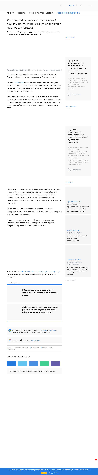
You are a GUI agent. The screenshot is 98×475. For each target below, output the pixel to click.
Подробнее (76, 94)
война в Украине (21, 348)
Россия (44, 348)
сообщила (19, 83)
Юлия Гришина (73, 230)
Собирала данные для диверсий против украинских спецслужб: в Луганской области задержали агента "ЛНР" (40, 309)
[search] (61, 5)
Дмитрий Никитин (74, 260)
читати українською (52, 70)
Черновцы (11, 349)
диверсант (35, 348)
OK (44, 473)
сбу (51, 348)
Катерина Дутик (20, 70)
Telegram (43, 330)
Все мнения (70, 280)
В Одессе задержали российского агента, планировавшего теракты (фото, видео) (40, 292)
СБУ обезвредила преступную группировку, (40, 272)
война (10, 348)
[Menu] (89, 5)
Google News (35, 340)
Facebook (52, 330)
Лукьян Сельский (73, 202)
